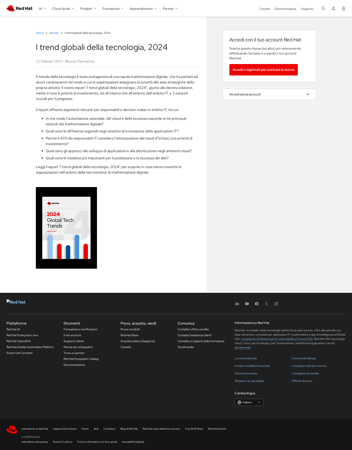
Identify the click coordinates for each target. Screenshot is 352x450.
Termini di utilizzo (62, 441)
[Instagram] (276, 305)
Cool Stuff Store (194, 428)
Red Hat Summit (217, 428)
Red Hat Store (130, 335)
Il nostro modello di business (252, 366)
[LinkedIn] (237, 305)
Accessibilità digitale (133, 441)
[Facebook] (256, 305)
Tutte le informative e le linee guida (97, 441)
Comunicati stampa (304, 358)
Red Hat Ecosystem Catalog (81, 359)
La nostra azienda (246, 358)
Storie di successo (246, 373)
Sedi (96, 428)
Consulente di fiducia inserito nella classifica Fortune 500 (276, 339)
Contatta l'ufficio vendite (193, 329)
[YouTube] (246, 305)
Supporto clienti (74, 341)
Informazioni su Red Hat (35, 428)
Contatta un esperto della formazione (201, 341)
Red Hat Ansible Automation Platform (30, 347)
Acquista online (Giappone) (138, 341)
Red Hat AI (13, 329)
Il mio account (72, 335)
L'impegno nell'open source (309, 366)
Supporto (307, 9)
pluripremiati (243, 347)
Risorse (54, 33)
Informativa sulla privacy (35, 441)
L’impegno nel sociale (305, 373)
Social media (186, 347)
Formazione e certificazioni (80, 329)
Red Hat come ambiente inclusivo (161, 428)
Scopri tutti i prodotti (20, 353)
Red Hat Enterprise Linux (22, 335)
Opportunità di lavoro (65, 428)
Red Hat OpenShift (19, 341)
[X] (266, 305)
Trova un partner (74, 353)
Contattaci (109, 428)
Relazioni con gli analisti (249, 381)
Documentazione (285, 9)
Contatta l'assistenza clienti (194, 335)
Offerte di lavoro (302, 381)
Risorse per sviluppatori (78, 347)
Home (40, 33)
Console (265, 9)
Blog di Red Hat (129, 428)
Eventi (85, 428)
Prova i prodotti (130, 329)
